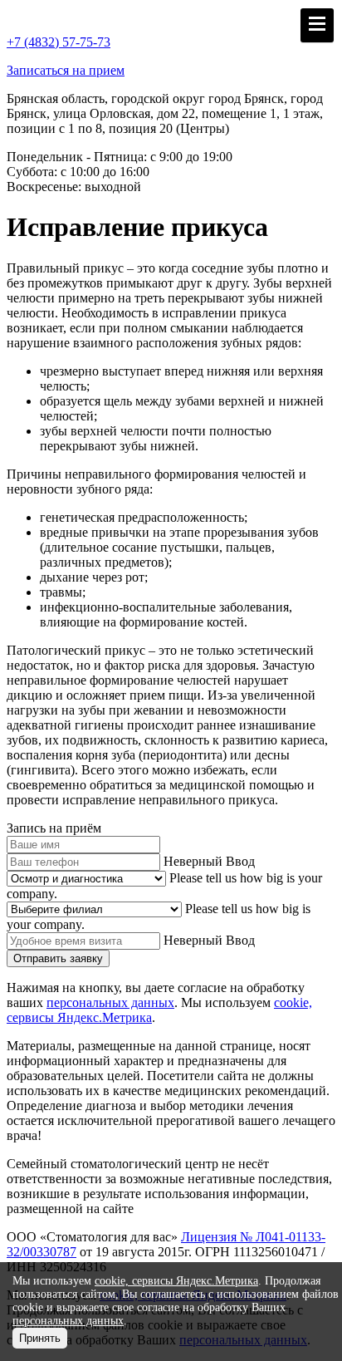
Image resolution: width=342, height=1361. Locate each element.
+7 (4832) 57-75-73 (58, 42)
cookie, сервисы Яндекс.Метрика (176, 1281)
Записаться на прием (66, 70)
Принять (40, 1338)
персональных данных (110, 1002)
